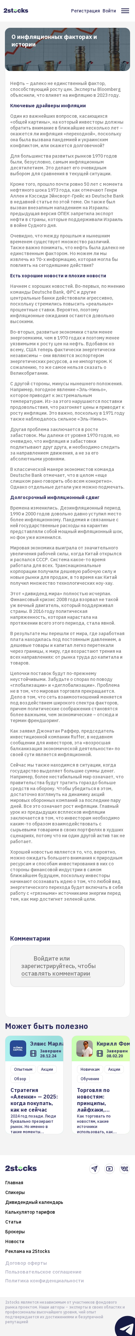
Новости (14, 1241)
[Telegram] (94, 1169)
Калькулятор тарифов (30, 1212)
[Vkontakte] (124, 1169)
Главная (14, 1183)
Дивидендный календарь (34, 1202)
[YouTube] (109, 1169)
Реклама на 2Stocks (27, 1251)
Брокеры (15, 1232)
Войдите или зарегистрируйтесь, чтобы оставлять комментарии (58, 966)
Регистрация (85, 11)
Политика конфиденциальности (44, 1280)
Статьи (13, 1222)
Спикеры (15, 1192)
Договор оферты (26, 1263)
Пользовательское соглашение (43, 1272)
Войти (109, 11)
